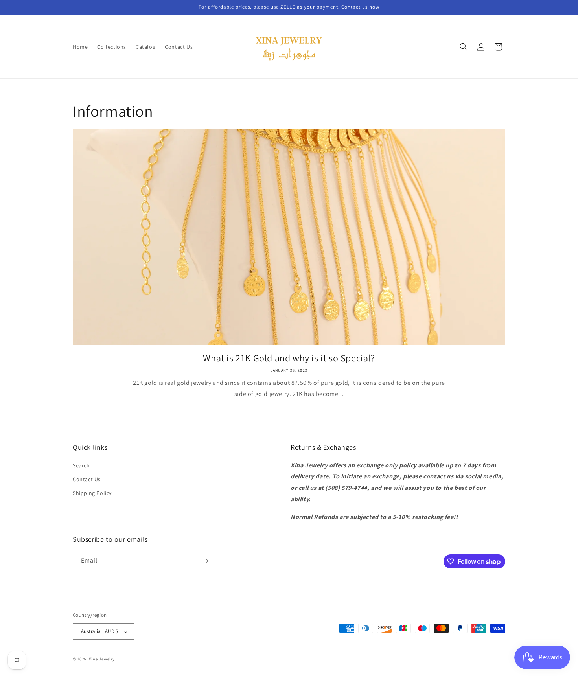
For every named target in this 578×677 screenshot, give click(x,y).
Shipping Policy (92, 493)
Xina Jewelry (102, 659)
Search (81, 465)
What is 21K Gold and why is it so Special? (289, 358)
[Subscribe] (205, 561)
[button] (463, 46)
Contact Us (87, 479)
